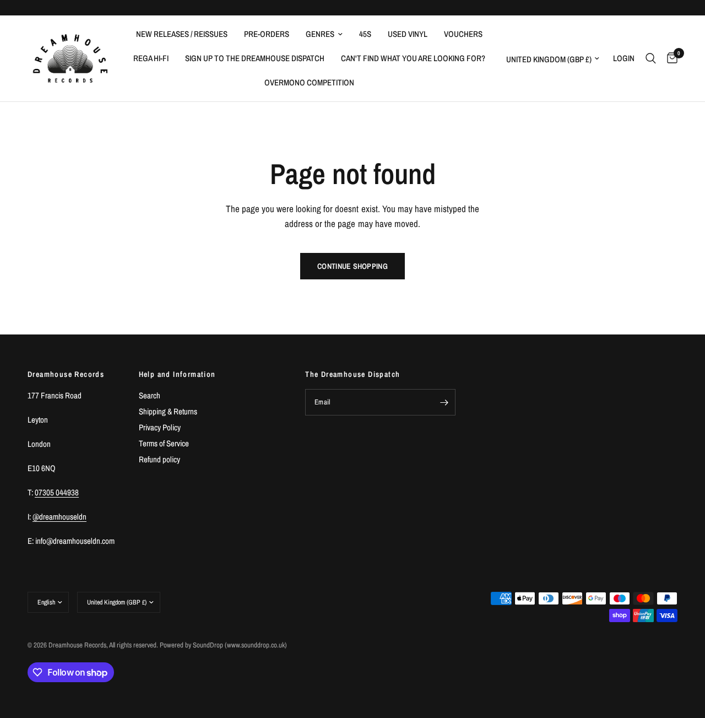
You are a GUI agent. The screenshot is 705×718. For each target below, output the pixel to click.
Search (149, 395)
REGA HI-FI (151, 58)
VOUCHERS (463, 34)
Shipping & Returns (168, 411)
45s (365, 34)
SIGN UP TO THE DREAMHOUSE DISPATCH (254, 58)
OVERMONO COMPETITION (309, 82)
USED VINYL (407, 34)
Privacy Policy (160, 427)
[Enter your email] (444, 402)
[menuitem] (182, 34)
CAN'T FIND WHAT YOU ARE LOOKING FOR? (413, 58)
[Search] (650, 58)
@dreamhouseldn (59, 516)
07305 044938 (57, 492)
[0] (669, 58)
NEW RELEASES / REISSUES (181, 34)
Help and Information (177, 374)
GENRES (320, 34)
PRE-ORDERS (266, 34)
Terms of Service (164, 443)
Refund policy (159, 459)
